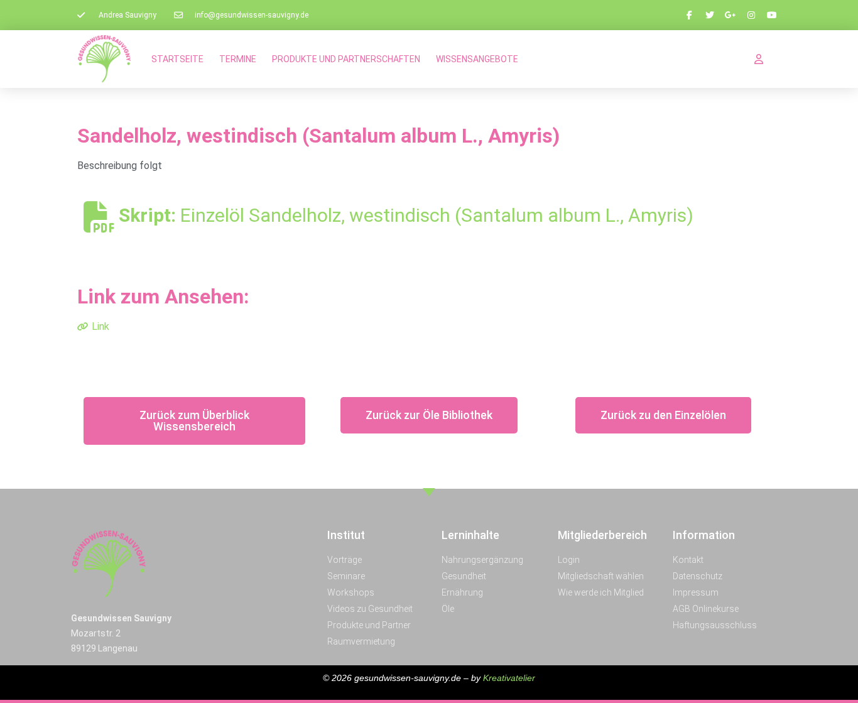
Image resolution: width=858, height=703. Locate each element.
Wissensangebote (477, 59)
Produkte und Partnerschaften (346, 59)
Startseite (177, 59)
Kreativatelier (509, 678)
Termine (237, 59)
